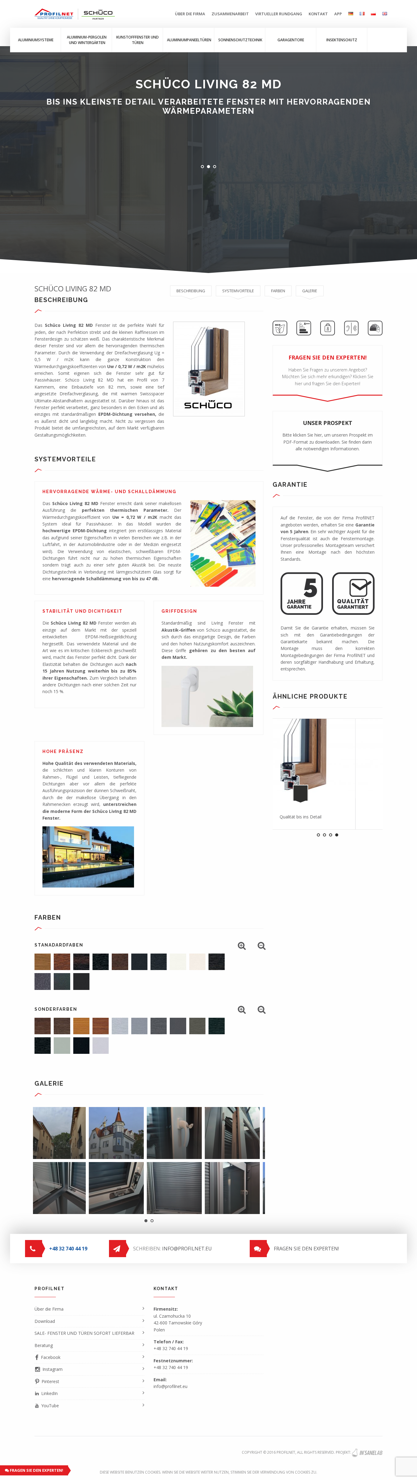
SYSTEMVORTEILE (238, 290)
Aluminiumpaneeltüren (189, 39)
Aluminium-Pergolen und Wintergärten (87, 40)
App (338, 14)
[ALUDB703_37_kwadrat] (42, 981)
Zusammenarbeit (230, 14)
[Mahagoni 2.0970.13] (81, 962)
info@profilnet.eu (187, 1248)
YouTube (50, 1405)
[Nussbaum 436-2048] (120, 962)
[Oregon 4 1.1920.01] (81, 1026)
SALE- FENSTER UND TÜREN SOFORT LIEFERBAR (84, 1333)
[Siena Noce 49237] (62, 1026)
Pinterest (50, 1381)
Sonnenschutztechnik (240, 39)
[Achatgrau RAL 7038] (62, 1045)
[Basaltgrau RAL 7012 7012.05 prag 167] (158, 1026)
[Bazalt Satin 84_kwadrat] (62, 981)
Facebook (50, 1357)
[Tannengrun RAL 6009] (42, 1045)
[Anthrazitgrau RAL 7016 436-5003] (158, 962)
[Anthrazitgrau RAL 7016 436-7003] (139, 962)
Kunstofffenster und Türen (137, 40)
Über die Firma (190, 14)
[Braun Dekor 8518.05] (100, 962)
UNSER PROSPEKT (327, 435)
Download (44, 1321)
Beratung (43, 1345)
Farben (278, 290)
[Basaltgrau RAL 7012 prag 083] (178, 1026)
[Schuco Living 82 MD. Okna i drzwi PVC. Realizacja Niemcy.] (83, 1133)
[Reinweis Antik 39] (178, 962)
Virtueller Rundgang (278, 14)
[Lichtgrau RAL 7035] (100, 1045)
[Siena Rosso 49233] (42, 1026)
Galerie (309, 290)
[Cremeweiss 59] (197, 962)
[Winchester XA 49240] (42, 962)
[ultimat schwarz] (81, 981)
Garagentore (290, 39)
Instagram (52, 1369)
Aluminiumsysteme (35, 39)
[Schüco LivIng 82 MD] (199, 1188)
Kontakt (318, 14)
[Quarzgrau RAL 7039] (197, 1026)
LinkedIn (49, 1393)
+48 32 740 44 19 (171, 1348)
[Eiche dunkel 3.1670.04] (217, 962)
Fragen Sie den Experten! (36, 1470)
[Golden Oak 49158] (62, 962)
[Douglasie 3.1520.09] (100, 1026)
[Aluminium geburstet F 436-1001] (120, 1026)
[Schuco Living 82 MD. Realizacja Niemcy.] (83, 1188)
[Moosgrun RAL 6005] (217, 1026)
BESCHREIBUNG (190, 290)
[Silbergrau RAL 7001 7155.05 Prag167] (139, 1026)
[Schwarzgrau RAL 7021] (81, 1045)
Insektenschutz (341, 39)
